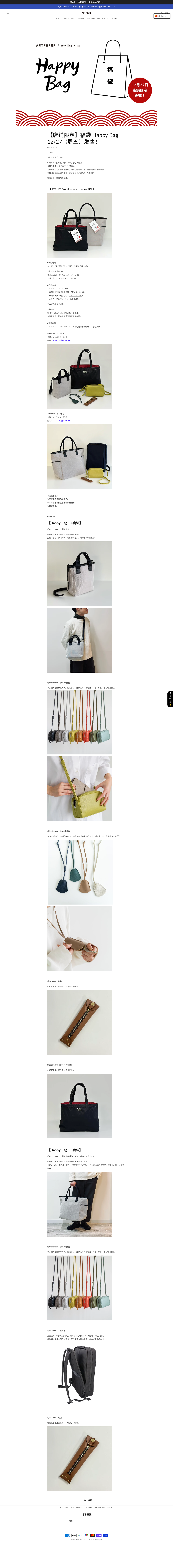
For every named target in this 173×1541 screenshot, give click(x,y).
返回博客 (88, 1500)
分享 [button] (51, 152)
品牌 (61, 1508)
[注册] (103, 1520)
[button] (7, 13)
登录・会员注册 (99, 1508)
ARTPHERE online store (82, 1539)
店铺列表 (79, 1508)
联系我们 (110, 1508)
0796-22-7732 (75, 295)
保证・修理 (88, 1508)
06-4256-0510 (71, 299)
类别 (66, 1508)
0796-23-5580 (77, 292)
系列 (72, 1508)
